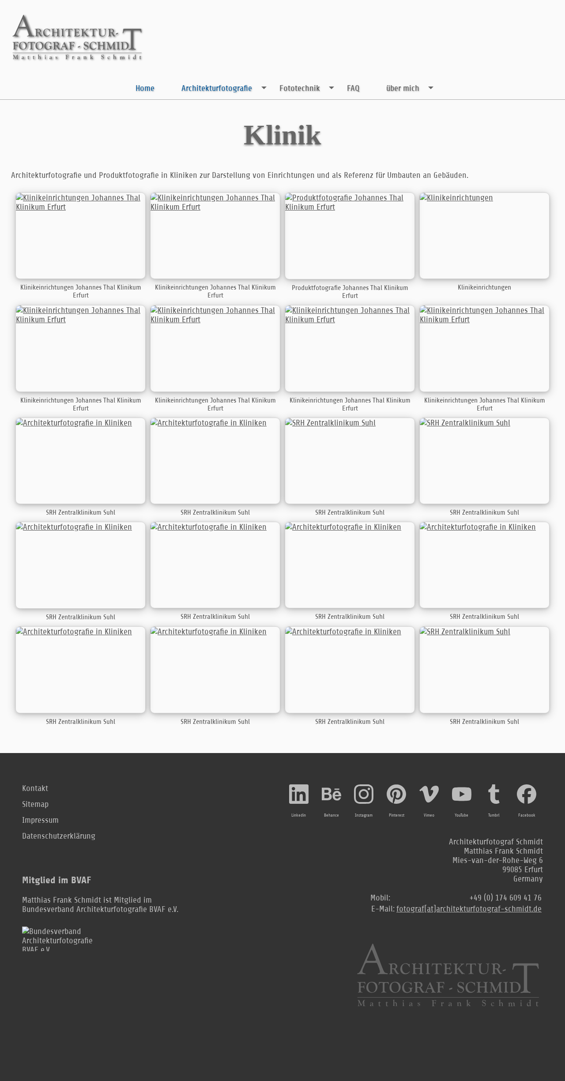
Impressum (40, 820)
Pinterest (396, 815)
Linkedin (298, 815)
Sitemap (35, 804)
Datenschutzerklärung (58, 835)
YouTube (461, 815)
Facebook (526, 815)
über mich (402, 88)
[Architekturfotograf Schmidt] (77, 38)
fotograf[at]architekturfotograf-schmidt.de (469, 908)
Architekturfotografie (216, 88)
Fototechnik (299, 88)
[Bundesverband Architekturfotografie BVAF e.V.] (66, 939)
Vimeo (429, 815)
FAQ (353, 88)
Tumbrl (494, 815)
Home (145, 88)
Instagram (364, 815)
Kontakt (35, 788)
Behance (331, 815)
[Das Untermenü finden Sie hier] (264, 88)
